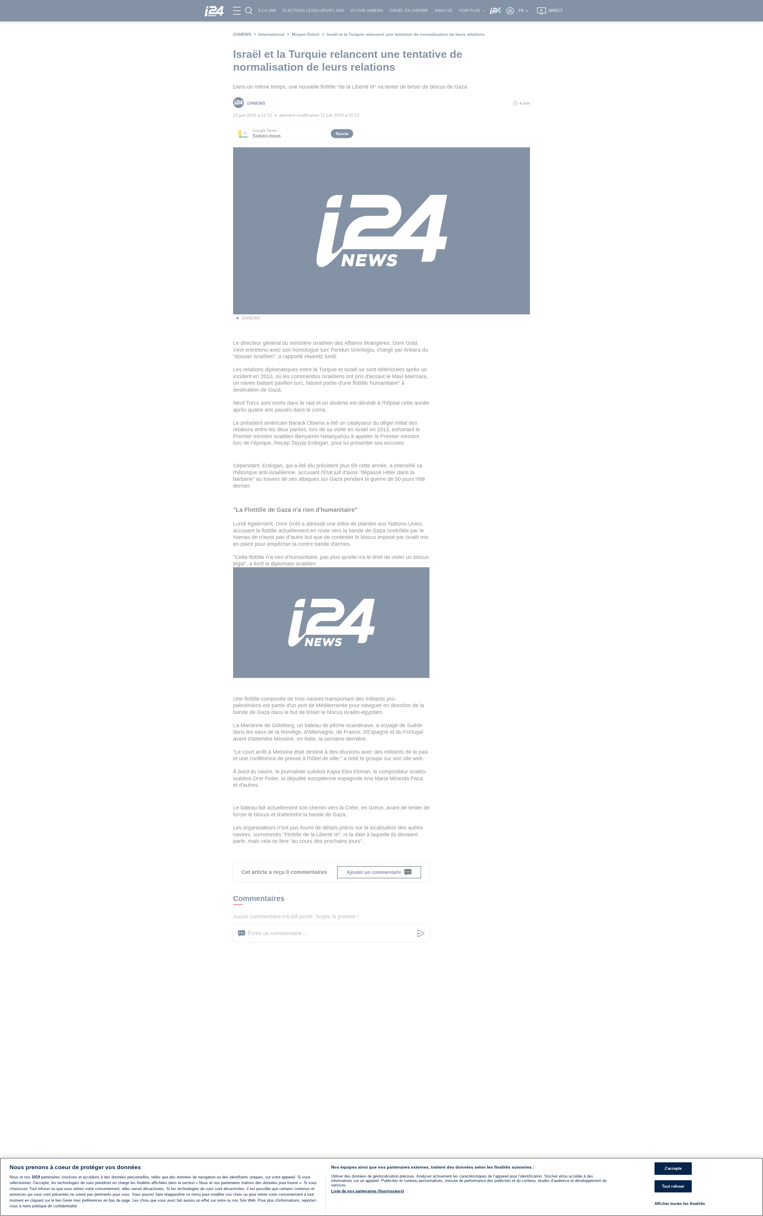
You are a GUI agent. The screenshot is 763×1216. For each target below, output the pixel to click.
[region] (381, 1187)
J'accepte (673, 1168)
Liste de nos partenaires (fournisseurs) (367, 1191)
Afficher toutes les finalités (680, 1204)
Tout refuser (673, 1186)
